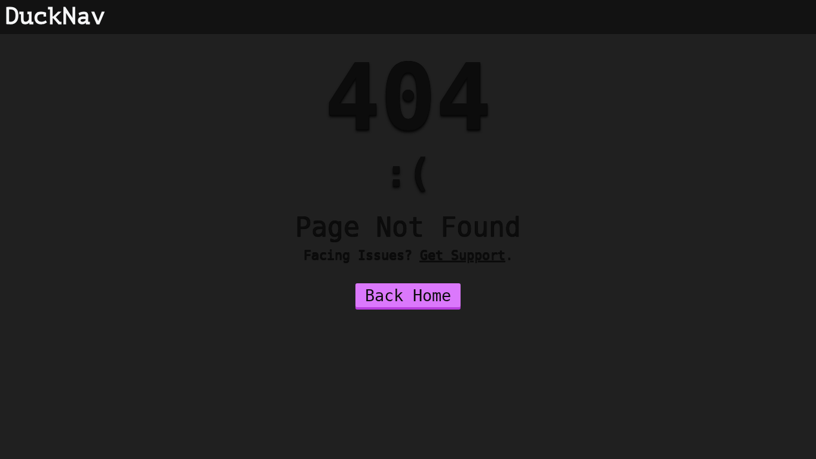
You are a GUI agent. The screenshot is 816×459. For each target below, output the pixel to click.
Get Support (462, 254)
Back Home (408, 295)
